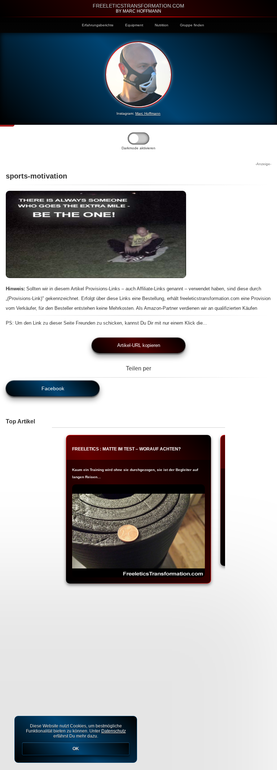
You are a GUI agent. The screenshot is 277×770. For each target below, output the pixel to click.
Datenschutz (113, 731)
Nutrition (161, 25)
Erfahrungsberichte (98, 25)
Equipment (134, 25)
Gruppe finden (192, 25)
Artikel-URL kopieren (138, 345)
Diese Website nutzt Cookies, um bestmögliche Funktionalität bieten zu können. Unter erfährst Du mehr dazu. (76, 737)
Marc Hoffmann (148, 113)
